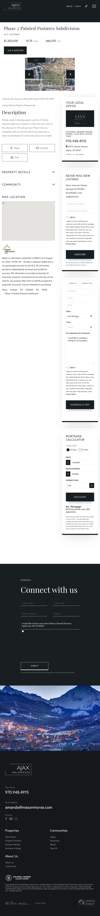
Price (68, 457)
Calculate (80, 497)
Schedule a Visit (87, 283)
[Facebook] (6, 819)
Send (34, 666)
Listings (13, 289)
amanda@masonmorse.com (28, 807)
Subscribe (80, 254)
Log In (78, 6)
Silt (37, 289)
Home (4, 289)
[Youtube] (11, 819)
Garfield (29, 289)
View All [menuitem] (53, 848)
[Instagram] (16, 819)
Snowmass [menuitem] (55, 840)
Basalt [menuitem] (53, 844)
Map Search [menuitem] (10, 837)
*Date (68, 311)
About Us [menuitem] (9, 862)
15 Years (85, 450)
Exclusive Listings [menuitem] (13, 848)
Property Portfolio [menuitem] (13, 840)
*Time (68, 322)
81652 (44, 289)
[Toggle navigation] (94, 6)
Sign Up (69, 6)
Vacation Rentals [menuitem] (12, 844)
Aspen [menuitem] (53, 837)
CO (21, 289)
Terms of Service (85, 416)
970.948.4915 (17, 792)
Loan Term (71, 446)
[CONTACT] (15, 50)
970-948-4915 (76, 141)
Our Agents (80, 154)
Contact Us (70, 154)
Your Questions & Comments (78, 333)
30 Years (73, 450)
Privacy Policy (71, 244)
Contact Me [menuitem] (10, 866)
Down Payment (73, 469)
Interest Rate (72, 480)
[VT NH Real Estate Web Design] (86, 903)
